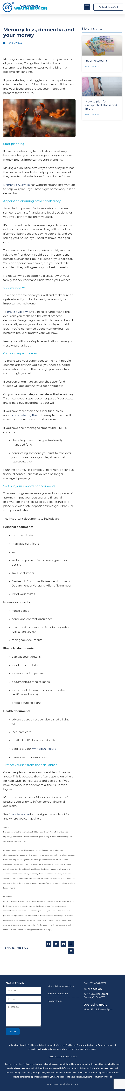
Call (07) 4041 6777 (94, 983)
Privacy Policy (55, 1001)
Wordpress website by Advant (62, 1084)
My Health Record (44, 748)
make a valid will (18, 311)
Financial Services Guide (61, 986)
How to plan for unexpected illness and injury (101, 105)
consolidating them (26, 415)
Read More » (92, 66)
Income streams (96, 60)
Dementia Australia (16, 184)
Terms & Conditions (58, 993)
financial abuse (19, 814)
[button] (87, 7)
